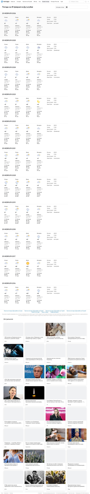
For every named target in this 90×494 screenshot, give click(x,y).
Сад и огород (45, 312)
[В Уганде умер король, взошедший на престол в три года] (77, 438)
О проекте (40, 493)
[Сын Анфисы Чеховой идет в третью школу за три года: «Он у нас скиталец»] (55, 396)
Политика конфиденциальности (49, 493)
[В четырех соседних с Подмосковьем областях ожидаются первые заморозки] (55, 481)
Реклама (11, 493)
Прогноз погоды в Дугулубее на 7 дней (55, 310)
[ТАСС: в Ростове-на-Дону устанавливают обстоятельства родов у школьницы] (55, 333)
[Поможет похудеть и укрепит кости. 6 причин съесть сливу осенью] (55, 375)
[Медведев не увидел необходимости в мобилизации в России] (77, 459)
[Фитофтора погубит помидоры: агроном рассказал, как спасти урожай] (55, 459)
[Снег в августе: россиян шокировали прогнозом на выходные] (34, 459)
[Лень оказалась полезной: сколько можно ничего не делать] (55, 438)
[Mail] (2, 1)
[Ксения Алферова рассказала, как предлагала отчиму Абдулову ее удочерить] (34, 481)
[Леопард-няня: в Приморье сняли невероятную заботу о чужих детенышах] (34, 333)
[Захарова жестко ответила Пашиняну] (55, 354)
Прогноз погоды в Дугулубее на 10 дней (76, 310)
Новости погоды (35, 312)
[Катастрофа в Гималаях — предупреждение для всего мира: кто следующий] (77, 333)
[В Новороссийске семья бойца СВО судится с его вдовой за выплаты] (77, 375)
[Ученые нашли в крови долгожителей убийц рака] (13, 354)
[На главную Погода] (6, 1)
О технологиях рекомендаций (61, 493)
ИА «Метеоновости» (85, 493)
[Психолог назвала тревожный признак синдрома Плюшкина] (77, 417)
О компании (6, 493)
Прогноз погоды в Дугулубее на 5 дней (34, 310)
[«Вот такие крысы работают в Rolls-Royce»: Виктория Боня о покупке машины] (13, 396)
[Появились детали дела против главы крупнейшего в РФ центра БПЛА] (34, 354)
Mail (2, 493)
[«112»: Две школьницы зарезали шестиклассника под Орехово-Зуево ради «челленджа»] (13, 375)
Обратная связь (72, 493)
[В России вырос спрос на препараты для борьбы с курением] (13, 459)
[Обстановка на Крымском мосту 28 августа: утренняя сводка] (13, 333)
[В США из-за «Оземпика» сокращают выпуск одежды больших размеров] (34, 417)
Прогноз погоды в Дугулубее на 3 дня (13, 310)
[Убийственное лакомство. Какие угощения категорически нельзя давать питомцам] (77, 354)
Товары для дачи (54, 312)
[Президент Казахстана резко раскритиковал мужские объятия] (34, 375)
